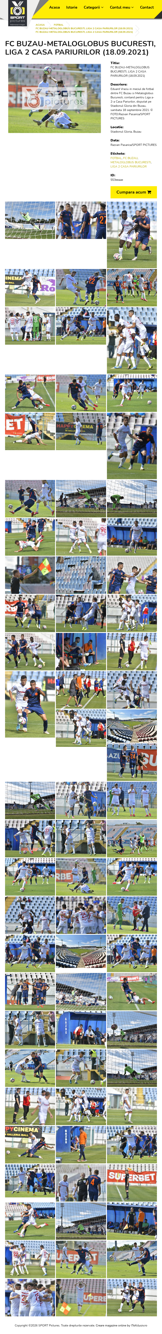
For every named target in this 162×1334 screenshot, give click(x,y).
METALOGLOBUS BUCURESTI (131, 162)
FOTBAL (58, 24)
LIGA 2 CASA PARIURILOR (129, 167)
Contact (147, 7)
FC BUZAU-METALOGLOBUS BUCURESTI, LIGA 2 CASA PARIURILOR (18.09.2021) (84, 28)
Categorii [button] (92, 7)
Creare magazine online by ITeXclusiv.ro (121, 1325)
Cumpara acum (131, 192)
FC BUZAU (130, 158)
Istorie (71, 7)
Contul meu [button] (120, 7)
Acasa (54, 7)
